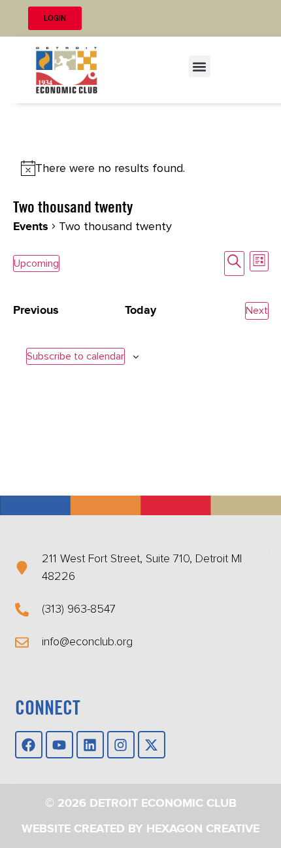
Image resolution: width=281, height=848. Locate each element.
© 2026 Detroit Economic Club (141, 803)
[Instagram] (121, 744)
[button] (199, 66)
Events (30, 227)
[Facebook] (28, 744)
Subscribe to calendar (75, 356)
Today (140, 310)
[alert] (141, 168)
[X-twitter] (151, 744)
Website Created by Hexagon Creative (140, 829)
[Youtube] (59, 744)
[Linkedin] (90, 744)
